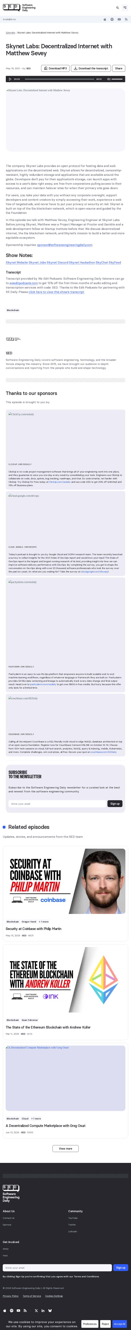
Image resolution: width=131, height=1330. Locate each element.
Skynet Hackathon (82, 262)
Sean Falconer (30, 1020)
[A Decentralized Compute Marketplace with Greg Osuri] (65, 1078)
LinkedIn (72, 1231)
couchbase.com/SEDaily (103, 751)
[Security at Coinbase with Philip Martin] (65, 881)
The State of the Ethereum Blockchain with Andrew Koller (48, 1027)
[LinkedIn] (43, 1311)
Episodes (10, 32)
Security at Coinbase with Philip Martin (33, 929)
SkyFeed (115, 262)
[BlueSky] (50, 1311)
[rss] (126, 19)
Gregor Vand (29, 921)
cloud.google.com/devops (94, 571)
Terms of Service (32, 1295)
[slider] (59, 79)
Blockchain (13, 310)
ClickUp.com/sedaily (60, 481)
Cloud (25, 1118)
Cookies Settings (54, 1295)
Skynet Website (17, 262)
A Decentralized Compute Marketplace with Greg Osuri (45, 1126)
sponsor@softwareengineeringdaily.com (64, 245)
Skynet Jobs (37, 262)
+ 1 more (43, 921)
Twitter (72, 1224)
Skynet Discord (57, 262)
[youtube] (119, 19)
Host (5, 1255)
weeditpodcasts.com (23, 283)
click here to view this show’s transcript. (57, 292)
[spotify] (112, 19)
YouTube (73, 1218)
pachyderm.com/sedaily (43, 684)
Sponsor (7, 1224)
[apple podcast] (105, 19)
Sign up (115, 803)
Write (6, 1248)
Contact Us (8, 1218)
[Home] (19, 8)
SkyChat (102, 262)
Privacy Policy (11, 1295)
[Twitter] (36, 1311)
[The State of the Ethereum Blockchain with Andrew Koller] (65, 980)
